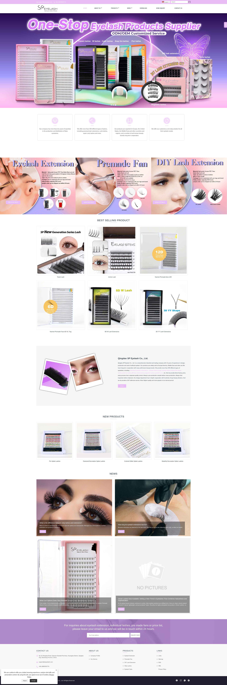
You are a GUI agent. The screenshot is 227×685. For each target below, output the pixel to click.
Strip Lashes (128, 666)
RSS (159, 662)
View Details (13, 202)
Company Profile (95, 655)
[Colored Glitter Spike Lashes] (133, 457)
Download (143, 8)
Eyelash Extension (129, 655)
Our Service (94, 659)
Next (224, 63)
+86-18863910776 (60, 2)
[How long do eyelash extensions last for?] (153, 507)
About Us (97, 8)
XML (159, 666)
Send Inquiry (160, 8)
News (129, 8)
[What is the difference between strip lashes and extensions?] (74, 507)
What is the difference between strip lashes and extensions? (61, 523)
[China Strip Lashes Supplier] (113, 60)
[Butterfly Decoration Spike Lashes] (172, 457)
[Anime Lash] (112, 273)
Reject (25, 680)
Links (159, 655)
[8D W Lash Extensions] (112, 328)
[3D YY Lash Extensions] (163, 328)
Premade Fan (128, 659)
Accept (33, 680)
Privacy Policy (162, 669)
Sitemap (160, 659)
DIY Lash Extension (129, 662)
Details (122, 386)
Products (114, 8)
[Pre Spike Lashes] (54, 457)
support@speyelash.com (45, 2)
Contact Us (178, 8)
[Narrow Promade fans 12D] (163, 273)
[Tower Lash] (60, 273)
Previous (3, 63)
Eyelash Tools (128, 669)
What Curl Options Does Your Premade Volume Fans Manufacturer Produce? (67, 600)
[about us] (71, 397)
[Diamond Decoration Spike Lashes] (94, 457)
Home (85, 8)
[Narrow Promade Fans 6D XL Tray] (60, 328)
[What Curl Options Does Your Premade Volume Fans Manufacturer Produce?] (74, 576)
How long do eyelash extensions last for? (132, 525)
